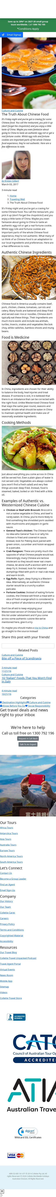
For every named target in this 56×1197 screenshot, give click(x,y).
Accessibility (6, 941)
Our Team (5, 907)
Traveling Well (17, 199)
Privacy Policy (7, 924)
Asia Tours (5, 839)
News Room (6, 975)
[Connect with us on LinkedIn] (27, 818)
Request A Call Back (28, 738)
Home (13, 195)
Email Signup (13, 34)
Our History (6, 901)
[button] (28, 1131)
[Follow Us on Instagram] (21, 818)
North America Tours (11, 856)
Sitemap (4, 986)
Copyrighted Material (11, 935)
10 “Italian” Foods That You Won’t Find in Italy (27, 679)
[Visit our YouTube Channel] (33, 818)
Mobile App (6, 981)
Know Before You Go (13, 705)
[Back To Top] (2, 1191)
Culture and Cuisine (12, 110)
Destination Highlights (14, 702)
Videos (3, 992)
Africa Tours (6, 827)
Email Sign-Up (7, 890)
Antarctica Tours (9, 833)
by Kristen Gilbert (10, 181)
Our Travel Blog (8, 952)
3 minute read (9, 667)
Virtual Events (7, 969)
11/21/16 (6, 671)
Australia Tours (8, 844)
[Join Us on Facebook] (19, 818)
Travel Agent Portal (10, 963)
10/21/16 (6, 694)
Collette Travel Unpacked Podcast (18, 958)
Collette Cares (7, 912)
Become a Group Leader (13, 878)
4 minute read (9, 690)
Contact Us (6, 873)
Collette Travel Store (11, 998)
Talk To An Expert (28, 744)
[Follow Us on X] (24, 818)
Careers (4, 918)
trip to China (41, 627)
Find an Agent (7, 884)
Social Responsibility (39, 705)
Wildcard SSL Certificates (28, 1137)
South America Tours (11, 862)
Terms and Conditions (12, 929)
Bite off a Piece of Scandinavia (21, 658)
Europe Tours (7, 850)
